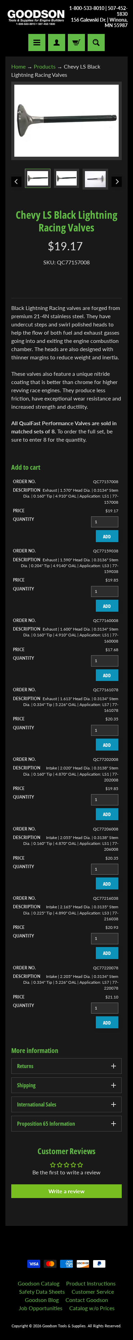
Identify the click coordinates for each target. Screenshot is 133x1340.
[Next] (117, 182)
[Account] (56, 42)
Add (107, 536)
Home (18, 66)
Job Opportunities (40, 1308)
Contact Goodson (86, 1299)
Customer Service (93, 1291)
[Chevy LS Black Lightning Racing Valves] (37, 178)
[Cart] (76, 42)
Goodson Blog (42, 1299)
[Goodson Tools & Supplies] (35, 17)
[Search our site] (96, 42)
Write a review (66, 1191)
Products (45, 66)
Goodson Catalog (38, 1283)
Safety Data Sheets (42, 1291)
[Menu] (36, 42)
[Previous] (16, 182)
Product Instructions (91, 1283)
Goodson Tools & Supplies (64, 1326)
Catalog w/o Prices (92, 1308)
